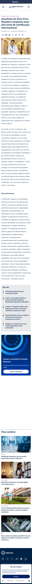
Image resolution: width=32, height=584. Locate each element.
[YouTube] (21, 559)
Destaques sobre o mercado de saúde (10, 16)
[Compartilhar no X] (12, 34)
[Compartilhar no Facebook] (19, 34)
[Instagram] (3, 559)
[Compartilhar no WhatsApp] (16, 34)
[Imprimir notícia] (6, 34)
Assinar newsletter (16, 371)
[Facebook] (7, 559)
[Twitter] (12, 559)
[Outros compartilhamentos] (22, 34)
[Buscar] (29, 7)
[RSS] (25, 559)
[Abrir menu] (3, 7)
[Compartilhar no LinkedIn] (9, 34)
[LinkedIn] (16, 559)
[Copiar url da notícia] (3, 34)
